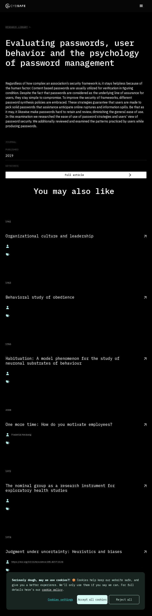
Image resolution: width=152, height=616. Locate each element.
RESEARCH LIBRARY (17, 26)
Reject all (124, 599)
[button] (141, 6)
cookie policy (52, 590)
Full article (74, 175)
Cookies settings (60, 599)
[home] (15, 6)
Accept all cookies (92, 599)
